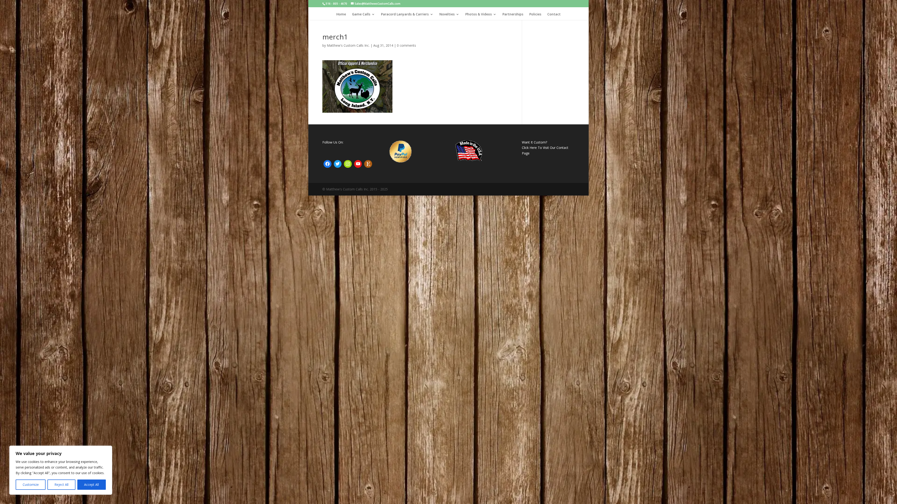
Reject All (61, 484)
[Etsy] (368, 164)
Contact (554, 14)
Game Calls (361, 14)
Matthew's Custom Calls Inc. (348, 45)
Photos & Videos (478, 14)
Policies (535, 14)
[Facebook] (327, 164)
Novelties (447, 14)
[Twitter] (338, 164)
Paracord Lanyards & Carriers (405, 14)
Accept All (91, 484)
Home (341, 14)
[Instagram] (348, 164)
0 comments (406, 45)
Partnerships (512, 14)
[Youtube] (358, 164)
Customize (31, 484)
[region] (60, 470)
